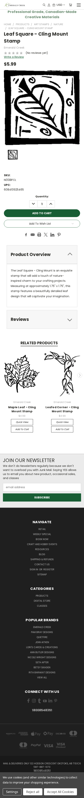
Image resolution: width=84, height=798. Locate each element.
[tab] (42, 254)
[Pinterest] (59, 235)
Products (42, 595)
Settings (12, 792)
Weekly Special (42, 534)
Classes (42, 605)
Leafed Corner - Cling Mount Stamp (62, 409)
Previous (4, 375)
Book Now (42, 539)
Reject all (32, 792)
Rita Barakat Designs (42, 672)
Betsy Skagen (42, 667)
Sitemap (42, 574)
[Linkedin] (52, 235)
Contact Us (42, 564)
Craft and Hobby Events (42, 544)
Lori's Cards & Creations (42, 647)
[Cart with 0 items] (70, 4)
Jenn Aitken (42, 642)
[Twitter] (46, 235)
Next (79, 375)
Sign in (34, 569)
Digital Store (42, 600)
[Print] (39, 235)
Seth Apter (42, 662)
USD (59, 5)
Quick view (22, 422)
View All (42, 677)
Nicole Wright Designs (42, 657)
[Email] (33, 235)
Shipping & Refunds (42, 559)
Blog (42, 554)
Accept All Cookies (60, 792)
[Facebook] (26, 235)
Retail (42, 529)
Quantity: (42, 196)
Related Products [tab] (39, 343)
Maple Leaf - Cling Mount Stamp (22, 409)
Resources (42, 549)
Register (48, 569)
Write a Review (14, 57)
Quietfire (42, 637)
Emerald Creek (42, 627)
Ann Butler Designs (42, 652)
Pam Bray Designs (42, 632)
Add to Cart (22, 429)
